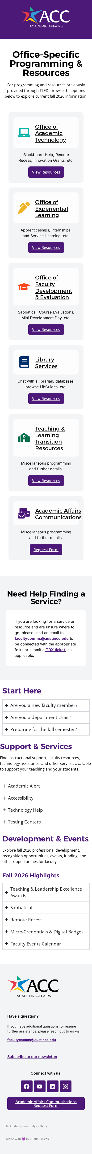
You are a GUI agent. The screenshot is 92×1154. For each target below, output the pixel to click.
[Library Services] (24, 362)
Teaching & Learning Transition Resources (50, 438)
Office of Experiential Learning (51, 208)
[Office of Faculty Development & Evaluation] (24, 287)
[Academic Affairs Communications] (24, 513)
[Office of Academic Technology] (24, 132)
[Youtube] (40, 1086)
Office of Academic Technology (50, 133)
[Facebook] (27, 1086)
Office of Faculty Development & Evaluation (53, 287)
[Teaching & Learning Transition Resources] (24, 438)
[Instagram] (65, 1086)
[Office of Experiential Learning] (24, 208)
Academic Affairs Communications (58, 514)
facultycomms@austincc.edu (31, 1040)
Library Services (46, 363)
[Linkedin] (53, 1086)
